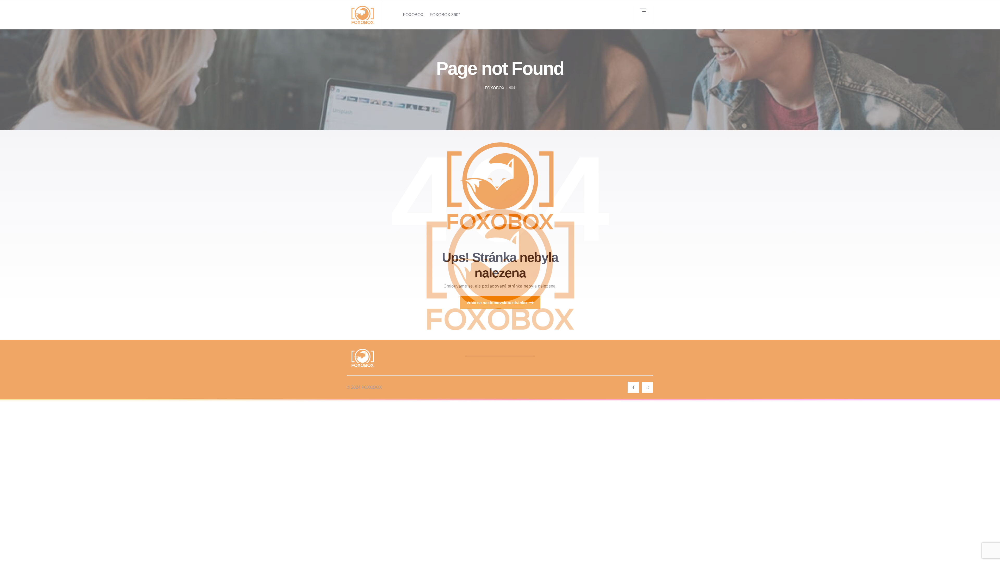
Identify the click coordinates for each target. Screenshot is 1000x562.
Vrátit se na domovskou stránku (497, 303)
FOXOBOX (413, 14)
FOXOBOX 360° (445, 14)
